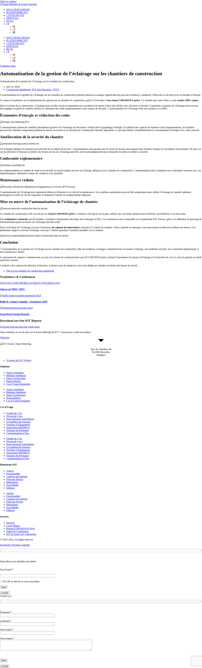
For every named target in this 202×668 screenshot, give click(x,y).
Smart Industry (13, 381)
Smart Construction (16, 378)
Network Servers (14, 479)
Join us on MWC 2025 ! (12, 289)
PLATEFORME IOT (17, 12)
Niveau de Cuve (14, 416)
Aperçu (10, 470)
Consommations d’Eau (17, 433)
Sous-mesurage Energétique (20, 419)
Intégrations (12, 482)
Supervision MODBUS (18, 427)
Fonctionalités (13, 473)
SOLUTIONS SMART (18, 9)
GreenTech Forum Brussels (14, 314)
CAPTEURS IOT (15, 15)
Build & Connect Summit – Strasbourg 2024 (23, 301)
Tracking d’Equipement (18, 424)
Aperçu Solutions (15, 372)
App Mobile (12, 485)
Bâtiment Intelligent (16, 375)
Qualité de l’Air (14, 413)
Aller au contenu (8, 1)
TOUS (56, 89)
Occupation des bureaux (18, 421)
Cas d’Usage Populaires (18, 384)
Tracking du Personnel (17, 430)
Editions (10, 488)
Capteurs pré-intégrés (16, 476)
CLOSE (4, 593)
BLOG (9, 21)
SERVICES (12, 18)
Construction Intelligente (18, 89)
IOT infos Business (41, 89)
